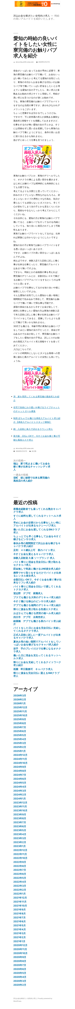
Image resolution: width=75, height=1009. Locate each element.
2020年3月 (19, 980)
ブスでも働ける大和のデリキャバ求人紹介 (37, 597)
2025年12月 (20, 707)
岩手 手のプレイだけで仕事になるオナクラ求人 (37, 650)
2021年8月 (19, 913)
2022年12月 (20, 850)
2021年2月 (19, 937)
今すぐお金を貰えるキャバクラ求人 (33, 554)
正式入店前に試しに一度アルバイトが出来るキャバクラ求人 (37, 636)
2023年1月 (19, 846)
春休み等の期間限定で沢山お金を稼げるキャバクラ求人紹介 (37, 545)
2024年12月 (20, 754)
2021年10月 (20, 905)
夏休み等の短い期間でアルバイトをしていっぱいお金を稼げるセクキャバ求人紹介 (37, 643)
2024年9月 (19, 766)
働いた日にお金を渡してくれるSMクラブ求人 (36, 531)
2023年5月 (19, 830)
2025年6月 (19, 731)
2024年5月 (19, 782)
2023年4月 (19, 834)
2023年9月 (19, 814)
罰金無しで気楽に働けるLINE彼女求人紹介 (37, 568)
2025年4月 (19, 739)
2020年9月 (19, 957)
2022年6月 (19, 873)
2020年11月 (20, 949)
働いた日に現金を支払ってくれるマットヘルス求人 (37, 657)
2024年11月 (20, 758)
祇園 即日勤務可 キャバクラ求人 (33, 669)
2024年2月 (19, 794)
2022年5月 (19, 877)
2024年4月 (19, 786)
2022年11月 (20, 854)
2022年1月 (19, 893)
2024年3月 (19, 790)
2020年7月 (19, 965)
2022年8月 (19, 866)
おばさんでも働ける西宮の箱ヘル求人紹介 (37, 613)
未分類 (34, 451)
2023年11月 (20, 806)
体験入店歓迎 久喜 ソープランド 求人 (34, 557)
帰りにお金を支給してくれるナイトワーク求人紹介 (37, 664)
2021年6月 (19, 921)
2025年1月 (19, 751)
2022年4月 (19, 881)
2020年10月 (20, 953)
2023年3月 (19, 838)
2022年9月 (19, 862)
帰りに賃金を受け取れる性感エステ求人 (35, 609)
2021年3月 (19, 933)
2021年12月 (20, 897)
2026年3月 (19, 695)
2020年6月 (19, 969)
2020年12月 (20, 945)
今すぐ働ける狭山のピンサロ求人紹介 (34, 601)
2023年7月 (19, 822)
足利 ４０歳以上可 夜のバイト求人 (34, 550)
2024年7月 (19, 774)
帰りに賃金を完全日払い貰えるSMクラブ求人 (36, 674)
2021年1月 (19, 941)
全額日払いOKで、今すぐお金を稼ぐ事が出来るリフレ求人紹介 (37, 581)
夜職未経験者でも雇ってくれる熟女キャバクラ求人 (37, 510)
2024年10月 (20, 762)
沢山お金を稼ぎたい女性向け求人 (31, 15)
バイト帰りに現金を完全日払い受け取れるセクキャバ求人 (37, 563)
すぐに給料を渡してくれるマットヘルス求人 (37, 517)
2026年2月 (19, 699)
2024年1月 (19, 798)
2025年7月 (19, 727)
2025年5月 (19, 735)
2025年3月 (19, 743)
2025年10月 (20, 715)
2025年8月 (19, 723)
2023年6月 (19, 826)
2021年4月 (19, 929)
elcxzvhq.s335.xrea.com (25, 62)
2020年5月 (19, 972)
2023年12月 (20, 802)
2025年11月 (20, 711)
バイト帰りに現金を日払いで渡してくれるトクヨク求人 (37, 588)
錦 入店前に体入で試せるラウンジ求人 (33, 429)
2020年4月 (19, 976)
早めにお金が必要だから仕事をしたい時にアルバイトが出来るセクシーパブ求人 (37, 524)
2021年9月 (19, 909)
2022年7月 (19, 869)
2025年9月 (19, 719)
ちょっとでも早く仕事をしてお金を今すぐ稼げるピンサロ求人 (37, 538)
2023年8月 (19, 818)
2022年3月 (19, 885)
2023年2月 (19, 842)
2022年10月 (20, 858)
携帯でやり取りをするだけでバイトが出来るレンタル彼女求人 (37, 574)
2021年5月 (19, 925)
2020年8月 (19, 961)
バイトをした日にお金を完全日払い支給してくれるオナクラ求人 (37, 629)
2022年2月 (19, 889)
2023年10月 (20, 810)
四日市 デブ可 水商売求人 (29, 617)
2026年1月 (19, 703)
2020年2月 (19, 984)
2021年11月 (20, 901)
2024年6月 (19, 778)
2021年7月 (19, 917)
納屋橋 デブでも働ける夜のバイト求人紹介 (37, 622)
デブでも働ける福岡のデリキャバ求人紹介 (37, 605)
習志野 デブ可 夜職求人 (28, 593)
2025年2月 (19, 747)
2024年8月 (19, 770)
